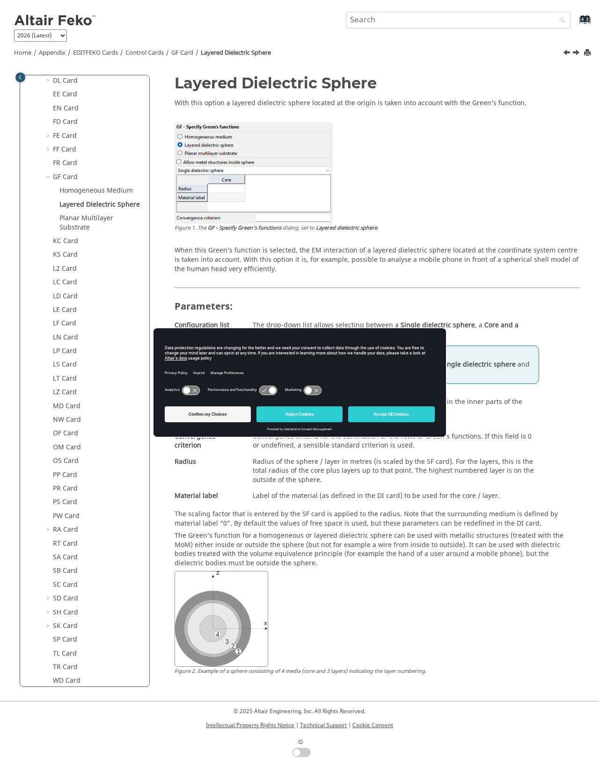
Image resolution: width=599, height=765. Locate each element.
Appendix (52, 53)
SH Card (65, 612)
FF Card (64, 149)
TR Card (65, 667)
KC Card (65, 241)
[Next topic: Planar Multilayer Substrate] (577, 53)
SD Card (65, 598)
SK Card (65, 626)
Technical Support (323, 725)
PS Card (65, 502)
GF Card (182, 53)
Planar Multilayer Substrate (86, 222)
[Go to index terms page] (574, 24)
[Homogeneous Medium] (567, 53)
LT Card (65, 378)
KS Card (65, 255)
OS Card (66, 461)
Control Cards (144, 53)
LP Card (65, 351)
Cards (95, 53)
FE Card (65, 136)
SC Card (65, 585)
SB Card (65, 571)
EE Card (65, 94)
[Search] (560, 21)
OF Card (65, 433)
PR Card (65, 488)
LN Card (65, 337)
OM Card (67, 447)
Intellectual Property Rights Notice (250, 725)
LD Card (65, 296)
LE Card (65, 310)
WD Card (66, 681)
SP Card (65, 639)
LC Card (65, 282)
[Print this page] (588, 53)
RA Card (65, 529)
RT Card (65, 543)
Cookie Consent (372, 725)
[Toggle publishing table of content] (20, 77)
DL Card (65, 81)
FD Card (65, 122)
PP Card (65, 475)
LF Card (64, 323)
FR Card (65, 163)
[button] (49, 81)
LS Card (65, 364)
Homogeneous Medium (96, 190)
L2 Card (65, 269)
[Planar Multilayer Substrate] (577, 53)
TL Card (65, 653)
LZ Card (65, 392)
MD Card (66, 406)
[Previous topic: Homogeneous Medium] (567, 53)
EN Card (66, 108)
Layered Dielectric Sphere (236, 53)
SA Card (65, 557)
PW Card (66, 516)
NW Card (67, 420)
